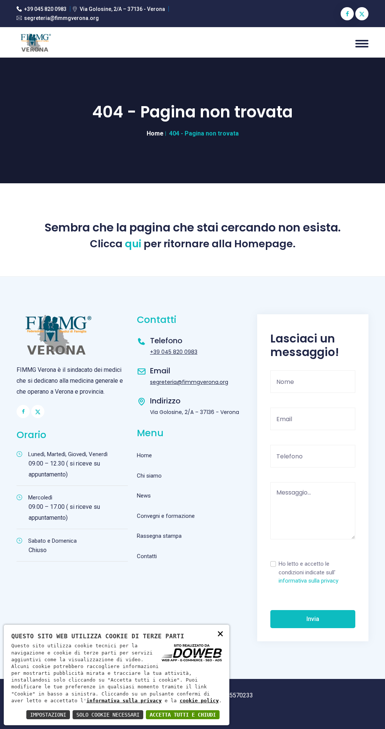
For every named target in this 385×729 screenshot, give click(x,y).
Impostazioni (48, 715)
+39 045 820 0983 (45, 9)
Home (155, 133)
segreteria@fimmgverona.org (61, 18)
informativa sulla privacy (308, 580)
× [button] (220, 633)
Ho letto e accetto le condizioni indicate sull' (308, 572)
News (144, 495)
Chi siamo (149, 475)
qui (133, 244)
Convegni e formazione (166, 516)
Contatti (147, 556)
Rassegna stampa (159, 536)
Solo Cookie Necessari (107, 715)
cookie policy (199, 700)
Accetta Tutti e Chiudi (183, 715)
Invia (312, 618)
